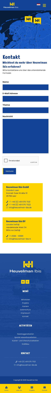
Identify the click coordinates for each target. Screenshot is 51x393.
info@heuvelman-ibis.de (27, 365)
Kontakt (25, 316)
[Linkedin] (23, 282)
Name (6, 82)
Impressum (25, 313)
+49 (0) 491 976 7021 (27, 361)
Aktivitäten (25, 299)
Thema (6, 105)
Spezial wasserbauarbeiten (25, 337)
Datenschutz (25, 309)
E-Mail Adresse (10, 93)
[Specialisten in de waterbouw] (11, 5)
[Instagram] (27, 282)
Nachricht (8, 116)
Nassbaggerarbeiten (25, 334)
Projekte (25, 303)
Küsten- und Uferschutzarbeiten (25, 340)
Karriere (25, 306)
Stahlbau (25, 344)
